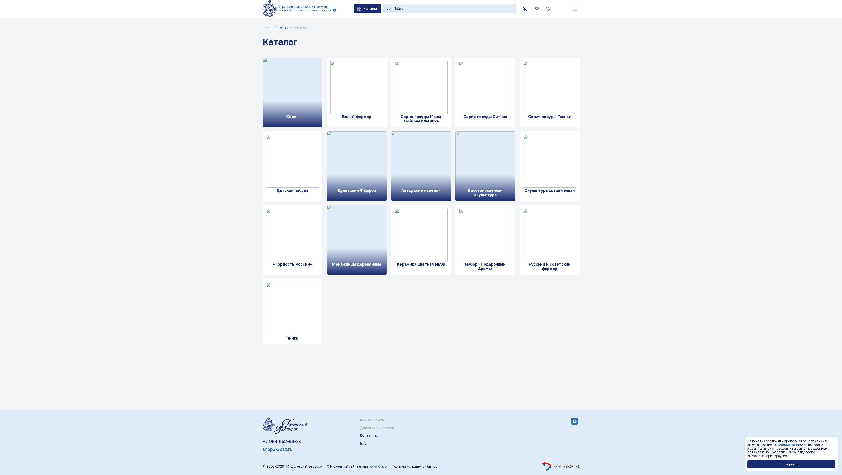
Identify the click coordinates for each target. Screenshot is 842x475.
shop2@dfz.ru (278, 449)
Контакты (369, 435)
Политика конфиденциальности (416, 466)
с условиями (785, 445)
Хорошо (791, 464)
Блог (364, 443)
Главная (282, 27)
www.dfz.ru (378, 466)
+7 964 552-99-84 (282, 441)
